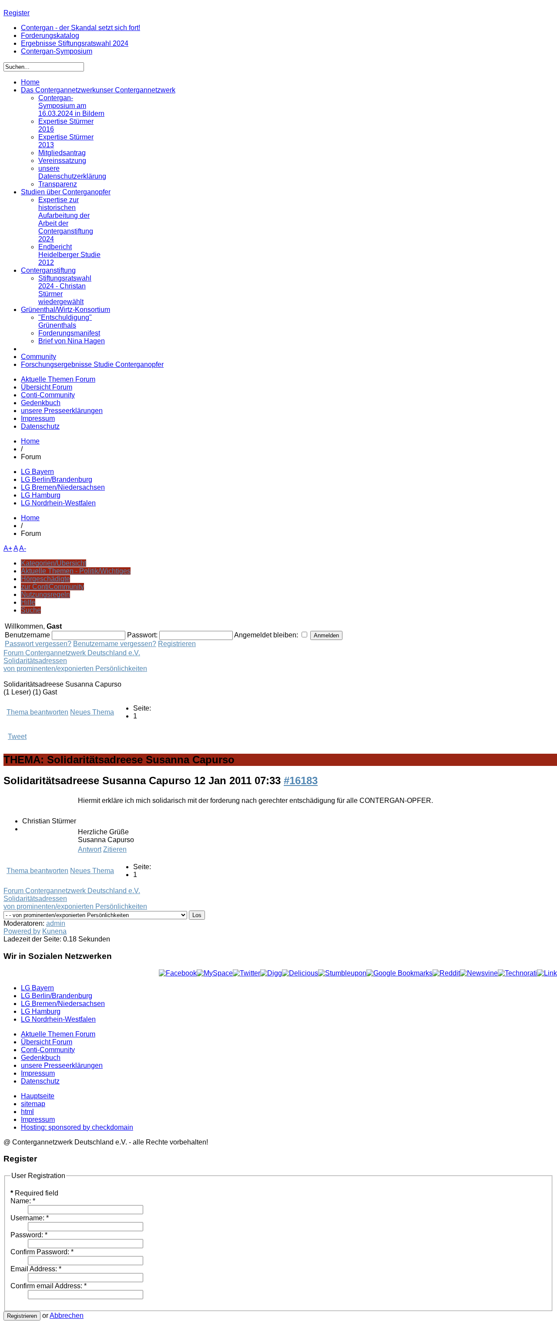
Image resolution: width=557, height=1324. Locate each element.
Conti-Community (48, 395)
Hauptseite (37, 1096)
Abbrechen (67, 1315)
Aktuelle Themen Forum (58, 379)
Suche (31, 610)
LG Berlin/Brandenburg (56, 479)
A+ (7, 548)
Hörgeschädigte (45, 578)
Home (30, 441)
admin (55, 923)
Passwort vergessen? (38, 643)
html (27, 1111)
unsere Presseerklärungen (62, 410)
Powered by (21, 931)
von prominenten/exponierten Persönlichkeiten (75, 668)
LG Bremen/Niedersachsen (63, 487)
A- (22, 548)
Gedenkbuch (40, 402)
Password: (28, 1235)
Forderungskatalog (50, 35)
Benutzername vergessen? (114, 643)
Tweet (17, 736)
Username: (29, 1218)
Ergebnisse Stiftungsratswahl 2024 (74, 43)
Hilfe (28, 602)
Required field (34, 1193)
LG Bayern (37, 471)
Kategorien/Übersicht (53, 563)
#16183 (301, 780)
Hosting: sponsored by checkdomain (77, 1127)
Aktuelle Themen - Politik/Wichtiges (76, 571)
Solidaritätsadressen (35, 660)
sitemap (33, 1103)
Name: (22, 1201)
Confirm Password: (42, 1252)
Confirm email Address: (48, 1286)
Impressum (38, 418)
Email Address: (35, 1269)
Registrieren (177, 643)
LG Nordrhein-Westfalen (58, 503)
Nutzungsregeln (45, 594)
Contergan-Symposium (56, 51)
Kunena (54, 931)
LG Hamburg (40, 495)
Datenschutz (40, 426)
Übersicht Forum (46, 387)
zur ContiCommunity (52, 586)
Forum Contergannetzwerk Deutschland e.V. (71, 653)
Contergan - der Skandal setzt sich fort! (80, 27)
